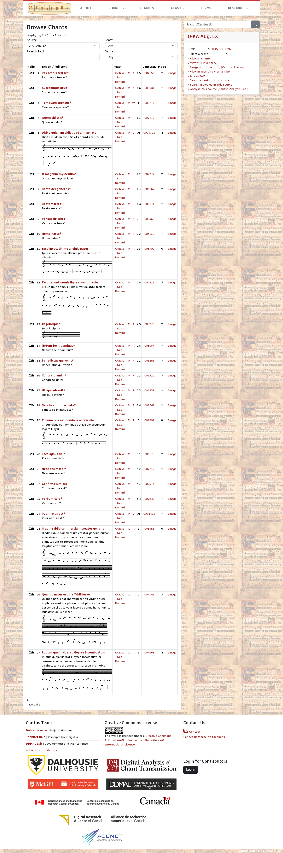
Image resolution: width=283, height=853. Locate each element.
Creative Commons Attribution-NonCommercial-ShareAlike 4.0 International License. (138, 740)
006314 (149, 484)
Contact (194, 731)
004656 (149, 73)
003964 (149, 345)
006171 (149, 204)
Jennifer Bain (36, 737)
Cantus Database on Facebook (204, 737)
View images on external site (210, 71)
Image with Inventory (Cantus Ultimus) (217, 67)
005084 (149, 88)
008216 (149, 103)
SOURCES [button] (116, 8)
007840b (149, 513)
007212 (149, 469)
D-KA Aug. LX (203, 36)
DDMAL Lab (34, 743)
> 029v (226, 49)
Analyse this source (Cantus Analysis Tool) (219, 89)
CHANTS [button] (147, 8)
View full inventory (203, 63)
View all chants (200, 58)
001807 (149, 420)
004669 (149, 652)
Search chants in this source (210, 80)
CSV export (198, 76)
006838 (149, 390)
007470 (149, 118)
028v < (216, 49)
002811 (149, 282)
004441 (149, 594)
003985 (149, 528)
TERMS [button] (205, 8)
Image (172, 73)
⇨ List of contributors (41, 750)
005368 (149, 219)
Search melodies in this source (211, 84)
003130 (149, 234)
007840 (149, 499)
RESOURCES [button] (238, 8)
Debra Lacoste (36, 730)
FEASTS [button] (177, 8)
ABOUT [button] (86, 8)
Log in (190, 770)
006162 (149, 189)
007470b (149, 132)
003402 (149, 248)
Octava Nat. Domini (120, 77)
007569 (149, 405)
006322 (149, 375)
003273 (149, 324)
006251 (149, 360)
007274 (149, 174)
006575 (149, 454)
